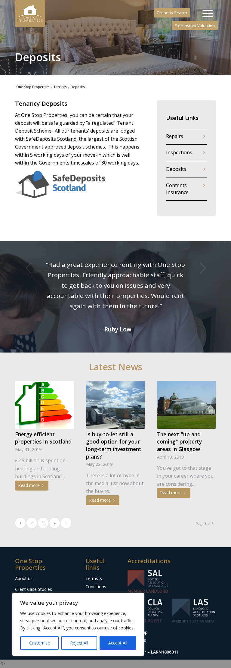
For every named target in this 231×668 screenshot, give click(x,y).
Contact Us (96, 587)
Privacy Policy (98, 566)
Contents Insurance (177, 189)
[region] (78, 624)
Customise (39, 643)
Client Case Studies (33, 558)
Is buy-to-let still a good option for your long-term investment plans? (113, 414)
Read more (29, 454)
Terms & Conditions (95, 551)
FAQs (90, 577)
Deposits (176, 169)
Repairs (174, 136)
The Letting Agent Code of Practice (41, 583)
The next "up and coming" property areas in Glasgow (179, 411)
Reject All (79, 643)
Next (202, 268)
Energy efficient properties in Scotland (43, 407)
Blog (19, 569)
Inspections (179, 152)
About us (23, 547)
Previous (29, 268)
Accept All (117, 643)
